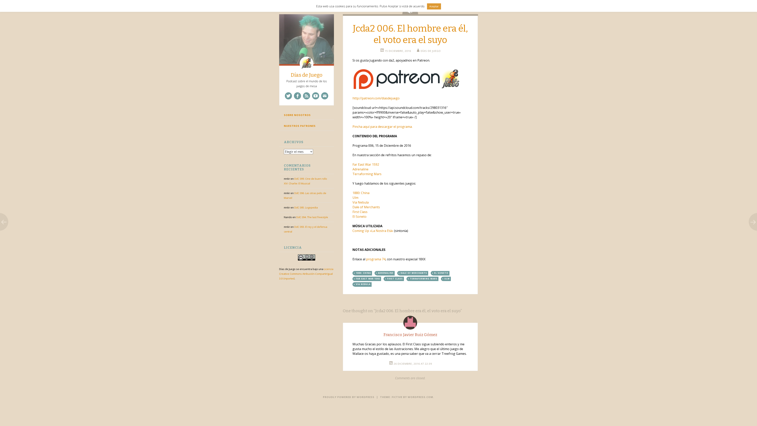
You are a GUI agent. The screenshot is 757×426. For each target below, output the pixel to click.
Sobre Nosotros (297, 115)
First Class (395, 278)
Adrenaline (360, 169)
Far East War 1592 (365, 164)
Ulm (447, 278)
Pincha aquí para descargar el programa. (382, 126)
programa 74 (375, 259)
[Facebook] (297, 96)
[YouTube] (315, 96)
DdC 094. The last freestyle (312, 217)
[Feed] (306, 96)
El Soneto (441, 273)
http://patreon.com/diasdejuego (376, 98)
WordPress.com (420, 397)
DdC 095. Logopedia (306, 207)
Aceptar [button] (434, 6)
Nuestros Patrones (300, 126)
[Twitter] (288, 96)
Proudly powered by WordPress (348, 397)
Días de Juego (306, 75)
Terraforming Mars (366, 174)
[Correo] (324, 96)
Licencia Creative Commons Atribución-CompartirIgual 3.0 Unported (306, 273)
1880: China (363, 273)
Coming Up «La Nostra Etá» (372, 231)
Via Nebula (363, 284)
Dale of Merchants (414, 273)
